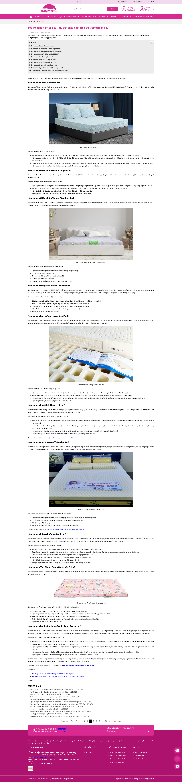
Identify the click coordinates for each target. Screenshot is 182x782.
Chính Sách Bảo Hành (117, 759)
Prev (77, 721)
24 (109, 721)
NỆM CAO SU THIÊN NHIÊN (69, 17)
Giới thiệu (51, 17)
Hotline (147, 8)
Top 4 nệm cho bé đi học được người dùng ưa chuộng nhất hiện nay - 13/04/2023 (56, 689)
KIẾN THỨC (137, 2)
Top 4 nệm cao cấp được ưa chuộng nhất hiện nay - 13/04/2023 (50, 694)
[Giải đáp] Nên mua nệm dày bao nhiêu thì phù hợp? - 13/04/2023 (51, 714)
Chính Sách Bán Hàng (117, 752)
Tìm (112, 9)
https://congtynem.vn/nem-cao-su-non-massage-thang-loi (64, 529)
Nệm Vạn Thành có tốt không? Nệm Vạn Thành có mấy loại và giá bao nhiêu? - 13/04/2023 (59, 716)
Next (114, 721)
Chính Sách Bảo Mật (117, 762)
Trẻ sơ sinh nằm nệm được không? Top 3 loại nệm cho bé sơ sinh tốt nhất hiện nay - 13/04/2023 (61, 711)
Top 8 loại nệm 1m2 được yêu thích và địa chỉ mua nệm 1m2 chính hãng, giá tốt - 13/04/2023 (60, 702)
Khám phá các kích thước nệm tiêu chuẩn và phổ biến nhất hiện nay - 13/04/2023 (56, 706)
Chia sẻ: (30, 681)
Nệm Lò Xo (115, 17)
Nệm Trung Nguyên (141, 752)
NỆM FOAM (103, 17)
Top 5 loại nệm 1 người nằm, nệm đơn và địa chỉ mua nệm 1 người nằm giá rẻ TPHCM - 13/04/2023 (62, 704)
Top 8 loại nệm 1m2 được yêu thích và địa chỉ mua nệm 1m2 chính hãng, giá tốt (58, 676)
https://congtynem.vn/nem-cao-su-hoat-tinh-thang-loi (63, 438)
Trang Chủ (39, 17)
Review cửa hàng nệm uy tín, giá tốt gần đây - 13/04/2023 (49, 709)
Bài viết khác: (34, 686)
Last (119, 721)
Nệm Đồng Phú (140, 756)
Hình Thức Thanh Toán (118, 756)
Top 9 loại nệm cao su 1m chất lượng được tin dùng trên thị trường (53, 674)
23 (106, 721)
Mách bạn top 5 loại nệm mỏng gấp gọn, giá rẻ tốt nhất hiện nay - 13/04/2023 (55, 697)
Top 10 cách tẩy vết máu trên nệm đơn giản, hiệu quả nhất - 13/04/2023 (53, 692)
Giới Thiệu (89, 752)
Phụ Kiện (127, 17)
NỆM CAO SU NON (89, 17)
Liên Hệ (151, 2)
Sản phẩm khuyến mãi (143, 17)
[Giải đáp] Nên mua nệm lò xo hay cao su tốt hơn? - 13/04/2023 (50, 699)
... (102, 721)
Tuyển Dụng (122, 2)
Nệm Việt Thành (140, 759)
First (72, 721)
